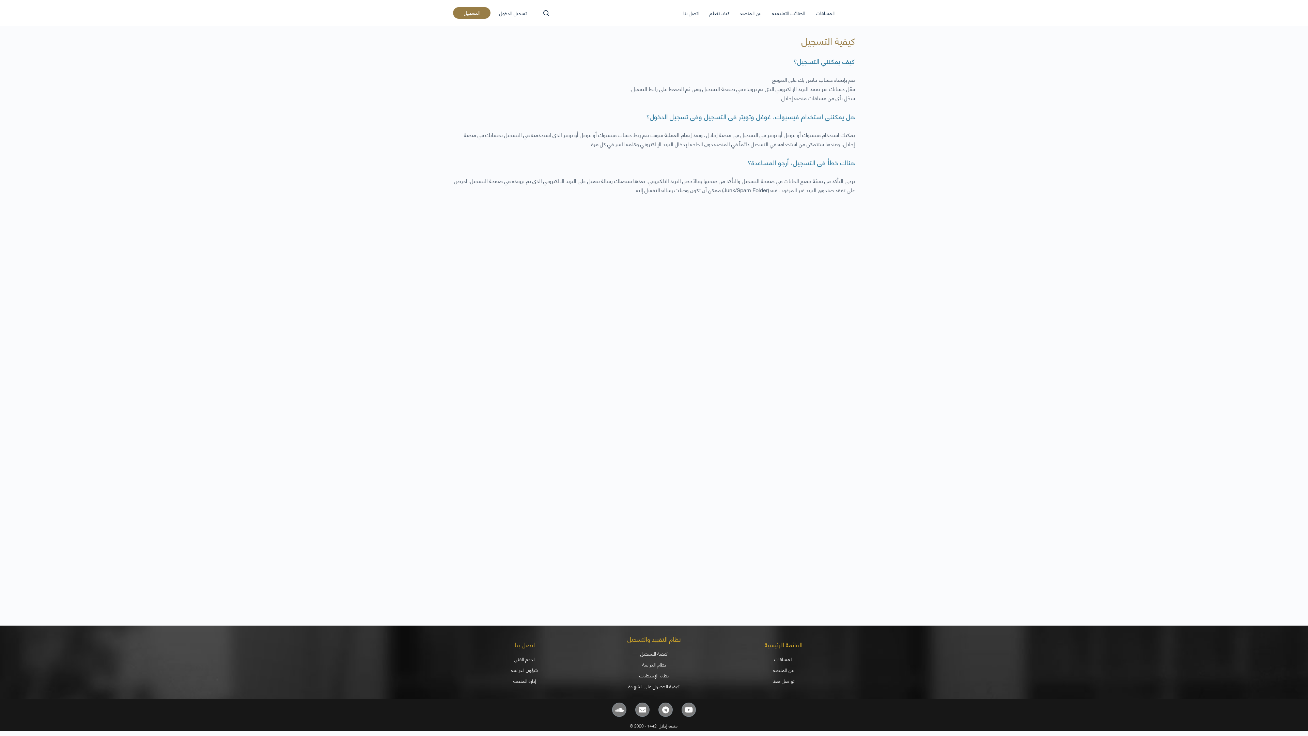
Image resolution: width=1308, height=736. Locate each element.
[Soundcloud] (619, 710)
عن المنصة (751, 13)
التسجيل (472, 12)
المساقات (825, 13)
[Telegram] (665, 710)
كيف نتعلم (720, 13)
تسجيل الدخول (513, 13)
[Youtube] (689, 710)
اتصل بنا (691, 13)
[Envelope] (642, 710)
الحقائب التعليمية (788, 13)
